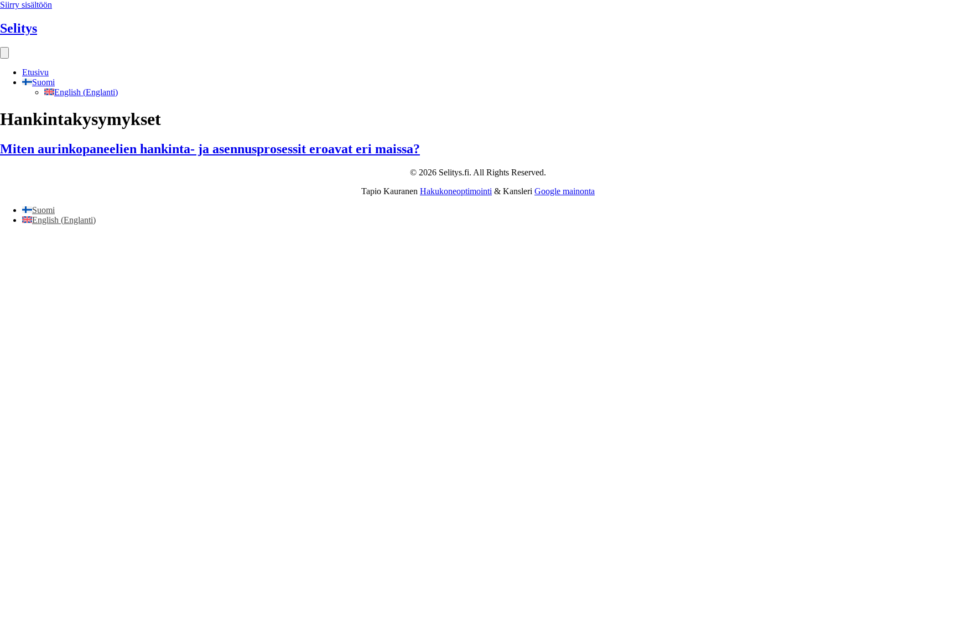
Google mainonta (564, 191)
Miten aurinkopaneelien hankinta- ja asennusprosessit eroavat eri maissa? (210, 149)
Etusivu (35, 72)
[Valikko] (4, 53)
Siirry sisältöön (26, 4)
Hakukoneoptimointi (456, 191)
